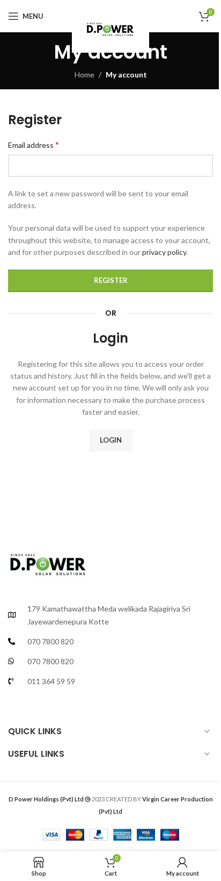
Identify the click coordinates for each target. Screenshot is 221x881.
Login (111, 440)
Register (111, 280)
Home (84, 74)
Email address (33, 144)
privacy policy (164, 252)
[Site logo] (110, 26)
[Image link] (48, 560)
